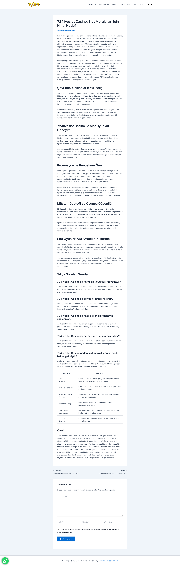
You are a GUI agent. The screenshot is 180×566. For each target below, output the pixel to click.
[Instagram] (151, 4)
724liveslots (50, 4)
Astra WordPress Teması (108, 561)
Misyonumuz (126, 4)
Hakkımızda (104, 4)
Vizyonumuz (139, 4)
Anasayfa (92, 4)
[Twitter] (148, 4)
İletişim (115, 4)
